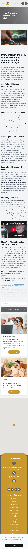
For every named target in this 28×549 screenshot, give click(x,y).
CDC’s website (19, 255)
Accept (14, 545)
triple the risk (14, 99)
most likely (7, 188)
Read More (14, 352)
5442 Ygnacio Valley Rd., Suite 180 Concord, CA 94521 (14, 468)
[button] (2, 4)
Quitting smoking (14, 213)
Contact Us (14, 392)
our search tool (9, 280)
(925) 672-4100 (14, 477)
